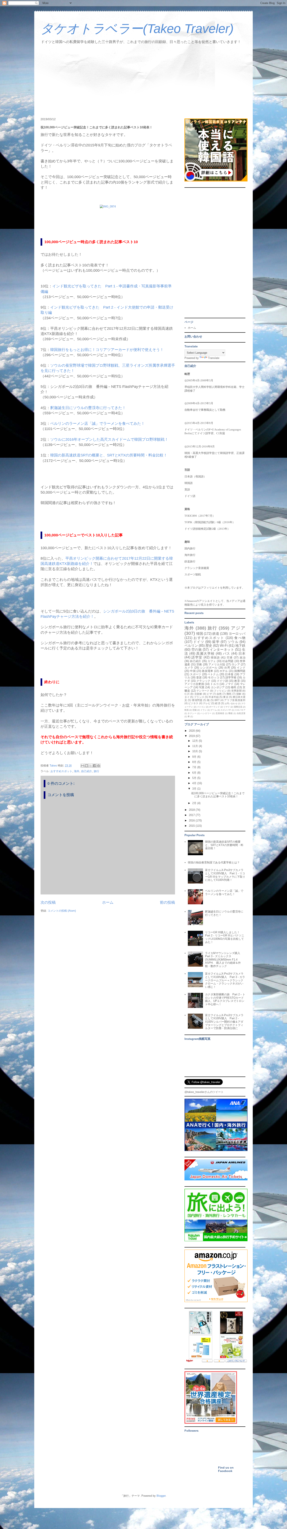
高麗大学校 (205, 653)
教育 (237, 680)
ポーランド (214, 707)
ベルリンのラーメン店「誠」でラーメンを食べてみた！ (97, 423)
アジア (238, 628)
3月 (194, 788)
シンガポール (209, 667)
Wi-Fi (224, 645)
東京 (225, 697)
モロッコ (213, 677)
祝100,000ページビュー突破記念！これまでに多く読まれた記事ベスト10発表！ (218, 795)
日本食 (229, 674)
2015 (192, 825)
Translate (213, 358)
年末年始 (214, 697)
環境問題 (197, 700)
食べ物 (239, 638)
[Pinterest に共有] (98, 766)
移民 (233, 687)
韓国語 (215, 657)
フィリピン (220, 690)
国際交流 (238, 707)
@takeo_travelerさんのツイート (204, 1092)
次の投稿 (48, 902)
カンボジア (218, 687)
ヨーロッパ (237, 633)
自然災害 (241, 713)
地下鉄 (240, 645)
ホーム (107, 902)
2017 (192, 815)
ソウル (233, 642)
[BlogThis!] (86, 766)
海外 (76, 771)
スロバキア (240, 710)
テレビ (207, 703)
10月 (195, 751)
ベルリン (191, 645)
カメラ (188, 667)
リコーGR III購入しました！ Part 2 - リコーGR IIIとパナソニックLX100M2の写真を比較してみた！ (224, 937)
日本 (241, 653)
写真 (201, 687)
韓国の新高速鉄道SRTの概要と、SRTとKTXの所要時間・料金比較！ (108, 455)
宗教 (199, 664)
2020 (192, 730)
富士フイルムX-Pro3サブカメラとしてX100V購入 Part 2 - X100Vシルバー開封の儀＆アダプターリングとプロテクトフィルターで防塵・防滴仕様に (224, 1022)
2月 (194, 803)
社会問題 (227, 661)
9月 (194, 756)
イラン (203, 710)
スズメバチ (226, 710)
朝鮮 (239, 693)
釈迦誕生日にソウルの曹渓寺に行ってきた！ (88, 408)
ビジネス (193, 703)
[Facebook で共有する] (94, 766)
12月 (195, 740)
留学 (215, 642)
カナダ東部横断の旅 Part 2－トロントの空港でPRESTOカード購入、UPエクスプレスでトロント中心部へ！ (225, 999)
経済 (217, 703)
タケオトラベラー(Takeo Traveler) (137, 29)
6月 (194, 772)
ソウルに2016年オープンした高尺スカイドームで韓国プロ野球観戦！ (109, 439)
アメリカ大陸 (216, 664)
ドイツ (198, 642)
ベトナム (213, 674)
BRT (217, 700)
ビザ (209, 693)
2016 (192, 820)
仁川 (187, 693)
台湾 (227, 667)
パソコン (201, 707)
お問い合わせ (231, 703)
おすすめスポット (61, 771)
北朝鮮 (198, 693)
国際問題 (239, 671)
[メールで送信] (82, 766)
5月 (194, 777)
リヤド (227, 707)
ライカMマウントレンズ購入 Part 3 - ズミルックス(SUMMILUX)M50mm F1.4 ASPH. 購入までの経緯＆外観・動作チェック (224, 960)
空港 (230, 657)
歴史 (208, 645)
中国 (193, 671)
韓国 (199, 633)
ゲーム (214, 710)
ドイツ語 (222, 680)
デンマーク (202, 690)
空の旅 (196, 649)
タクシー (192, 713)
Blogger (161, 1495)
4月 (194, 783)
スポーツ (195, 674)
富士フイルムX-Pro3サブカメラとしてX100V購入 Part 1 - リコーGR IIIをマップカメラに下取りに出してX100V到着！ (225, 874)
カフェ (212, 661)
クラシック (203, 680)
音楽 (199, 677)
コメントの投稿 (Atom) (62, 910)
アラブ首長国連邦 (234, 700)
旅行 (96, 771)
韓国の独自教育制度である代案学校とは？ (214, 862)
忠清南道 (220, 713)
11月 (195, 746)
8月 (194, 762)
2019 (192, 736)
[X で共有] (90, 766)
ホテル (224, 671)
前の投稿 (167, 902)
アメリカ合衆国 (194, 684)
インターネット (222, 649)
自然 (219, 693)
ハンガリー (205, 713)
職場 (230, 713)
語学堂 (196, 657)
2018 (192, 809)
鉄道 (215, 633)
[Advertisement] (143, 81)
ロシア (236, 664)
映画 (186, 710)
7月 (194, 767)
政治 (242, 657)
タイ (187, 697)
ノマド (229, 684)
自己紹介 (86, 771)
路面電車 (207, 671)
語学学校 (230, 677)
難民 (229, 693)
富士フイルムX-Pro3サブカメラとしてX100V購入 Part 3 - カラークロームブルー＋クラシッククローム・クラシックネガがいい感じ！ (225, 980)
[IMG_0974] (108, 206)
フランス (199, 697)
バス (226, 653)
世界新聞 (236, 690)
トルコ (214, 684)
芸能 (194, 710)
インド (241, 667)
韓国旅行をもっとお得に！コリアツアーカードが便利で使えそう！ (107, 350)
